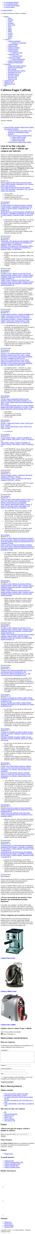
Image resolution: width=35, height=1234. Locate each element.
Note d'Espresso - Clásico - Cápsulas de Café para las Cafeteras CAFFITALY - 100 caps (16, 479)
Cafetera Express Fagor (18, 140)
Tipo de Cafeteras (9, 1119)
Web (2, 1073)
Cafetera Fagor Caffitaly (18, 139)
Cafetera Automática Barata (12, 1167)
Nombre (3, 1065)
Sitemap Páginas (9, 1225)
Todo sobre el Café (9, 1120)
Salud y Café (8, 1117)
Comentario (4, 1050)
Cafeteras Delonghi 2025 (11, 1165)
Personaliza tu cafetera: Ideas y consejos (15, 1095)
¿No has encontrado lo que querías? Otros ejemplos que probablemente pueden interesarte (20, 132)
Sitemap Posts (8, 1223)
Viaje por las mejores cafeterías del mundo (16, 1093)
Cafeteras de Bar (9, 1161)
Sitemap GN (7, 1222)
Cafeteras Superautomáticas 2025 (13, 1162)
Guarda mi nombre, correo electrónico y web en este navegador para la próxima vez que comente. (16, 1078)
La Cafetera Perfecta (6, 10)
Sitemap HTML (8, 1227)
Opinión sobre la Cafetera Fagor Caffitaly (19, 142)
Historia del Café (9, 1115)
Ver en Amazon (5, 202)
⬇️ (5, 1112)
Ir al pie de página (9, 7)
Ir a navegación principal (11, 2)
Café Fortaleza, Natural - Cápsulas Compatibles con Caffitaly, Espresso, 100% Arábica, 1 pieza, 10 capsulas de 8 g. (17, 444)
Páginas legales (8, 1153)
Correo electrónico (6, 1068)
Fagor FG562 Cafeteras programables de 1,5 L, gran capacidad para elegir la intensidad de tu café (15, 674)
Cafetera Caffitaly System (18, 137)
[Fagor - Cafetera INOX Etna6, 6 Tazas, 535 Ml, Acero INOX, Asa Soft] (17, 425)
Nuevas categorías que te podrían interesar (20, 135)
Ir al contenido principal (11, 4)
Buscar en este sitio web (7, 1134)
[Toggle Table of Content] (2, 124)
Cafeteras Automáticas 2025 (12, 1164)
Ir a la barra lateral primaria (12, 5)
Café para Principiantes (10, 1114)
